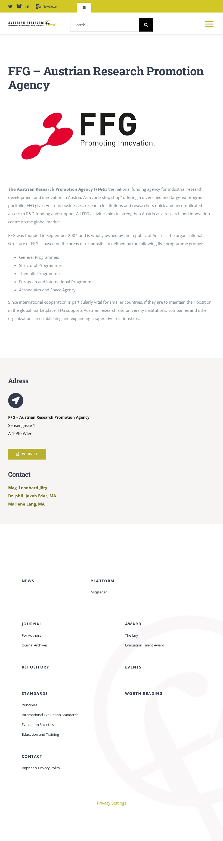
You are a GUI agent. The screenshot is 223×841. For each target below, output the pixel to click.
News (28, 580)
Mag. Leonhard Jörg (27, 487)
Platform (102, 580)
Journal (32, 623)
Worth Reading (144, 693)
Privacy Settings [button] (111, 803)
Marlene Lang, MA (26, 504)
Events (133, 667)
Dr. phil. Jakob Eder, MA (32, 495)
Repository (35, 667)
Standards (35, 693)
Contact (32, 756)
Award (133, 623)
